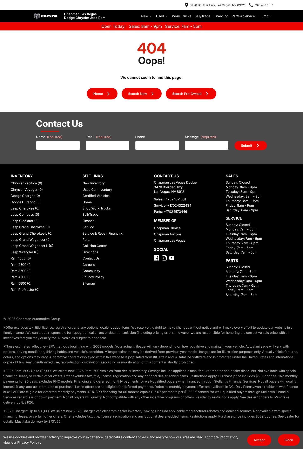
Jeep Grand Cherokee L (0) (32, 233)
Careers (88, 265)
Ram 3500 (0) (21, 271)
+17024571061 (175, 199)
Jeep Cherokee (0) (25, 208)
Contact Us (91, 258)
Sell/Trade (202, 16)
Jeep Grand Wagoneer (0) (31, 239)
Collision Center (94, 246)
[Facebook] (156, 258)
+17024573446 (175, 211)
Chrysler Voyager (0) (27, 189)
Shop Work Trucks (96, 208)
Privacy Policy (93, 277)
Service (88, 227)
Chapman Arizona (168, 234)
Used (160, 16)
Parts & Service (243, 16)
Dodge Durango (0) (26, 202)
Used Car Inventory (97, 189)
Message (200, 137)
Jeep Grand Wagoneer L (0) (32, 246)
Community (91, 271)
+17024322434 (179, 205)
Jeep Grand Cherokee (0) (30, 227)
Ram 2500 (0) (21, 265)
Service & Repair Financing (102, 233)
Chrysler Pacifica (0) (26, 183)
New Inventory (93, 183)
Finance (88, 221)
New (144, 16)
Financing (221, 16)
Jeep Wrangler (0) (25, 252)
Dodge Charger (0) (25, 196)
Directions (90, 252)
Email (99, 137)
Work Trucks (181, 16)
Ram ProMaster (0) (25, 289)
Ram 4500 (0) (21, 277)
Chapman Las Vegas (169, 240)
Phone (140, 137)
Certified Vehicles (95, 196)
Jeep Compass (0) (25, 214)
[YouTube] (171, 258)
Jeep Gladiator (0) (25, 221)
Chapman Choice (167, 228)
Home (87, 202)
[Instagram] (164, 258)
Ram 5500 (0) (21, 283)
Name (49, 137)
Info (266, 16)
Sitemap (88, 283)
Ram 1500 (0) (21, 258)
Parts (86, 239)
